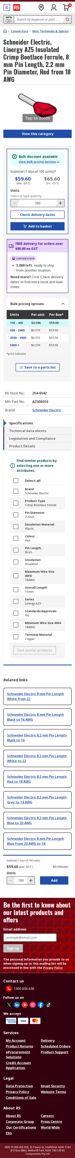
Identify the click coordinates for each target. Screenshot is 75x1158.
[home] (5, 31)
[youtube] (25, 1005)
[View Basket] (66, 7)
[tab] (37, 423)
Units (14, 190)
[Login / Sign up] (53, 7)
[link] (39, 162)
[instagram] (33, 1005)
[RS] (16, 7)
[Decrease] (15, 203)
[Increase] (60, 203)
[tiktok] (48, 1005)
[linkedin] (17, 1005)
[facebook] (41, 1005)
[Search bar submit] (67, 19)
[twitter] (9, 1005)
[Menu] (6, 7)
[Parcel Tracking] (41, 7)
